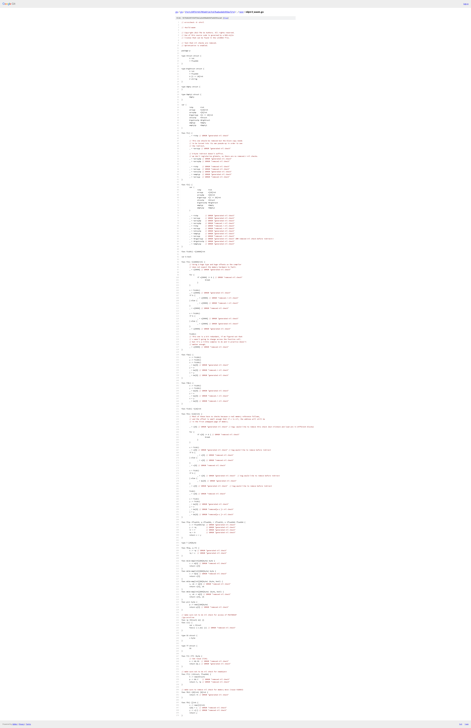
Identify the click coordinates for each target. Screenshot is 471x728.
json (467, 724)
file (226, 18)
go (176, 11)
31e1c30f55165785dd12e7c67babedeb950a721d (210, 11)
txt (460, 724)
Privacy (21, 724)
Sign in (466, 4)
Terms (28, 724)
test (241, 11)
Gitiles (14, 724)
